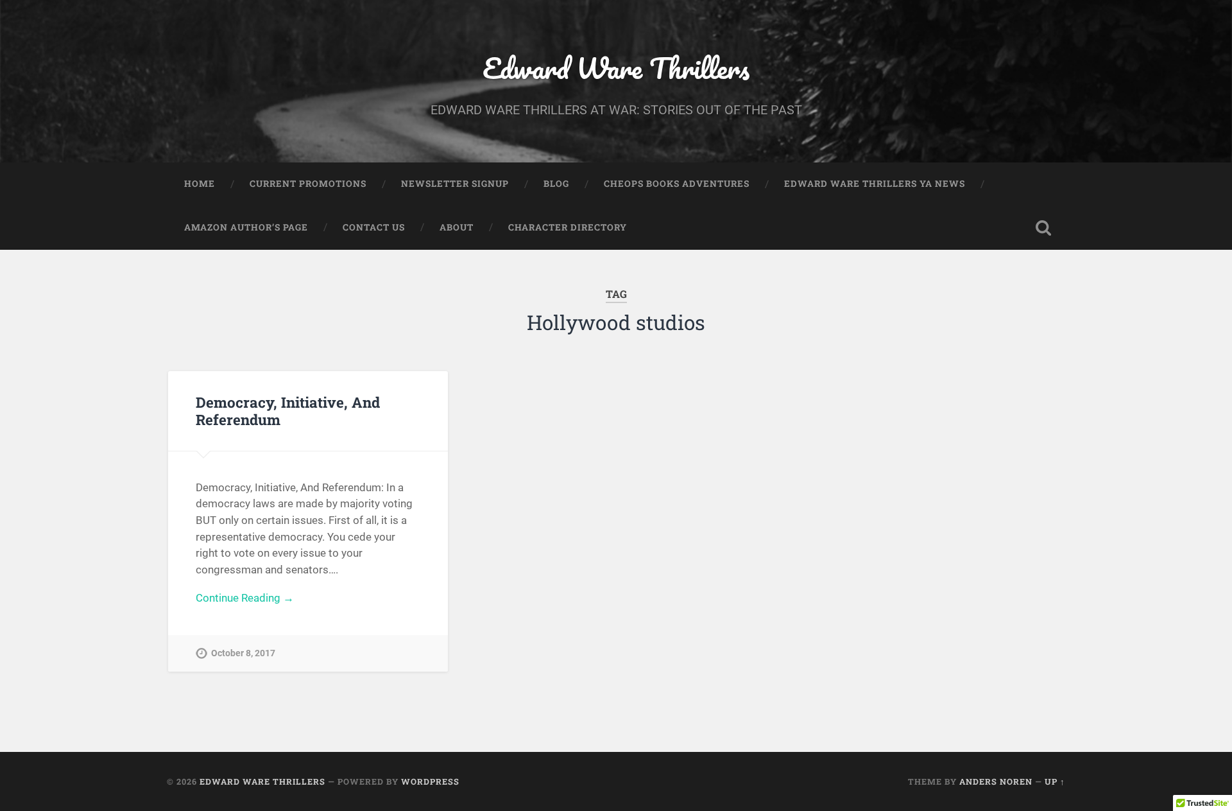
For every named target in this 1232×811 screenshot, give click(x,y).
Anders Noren (995, 781)
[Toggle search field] (1043, 228)
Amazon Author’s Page (246, 227)
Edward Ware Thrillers (616, 68)
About (457, 227)
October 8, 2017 (243, 653)
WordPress (430, 781)
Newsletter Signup (455, 183)
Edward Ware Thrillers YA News (874, 183)
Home (199, 183)
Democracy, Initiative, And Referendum (288, 410)
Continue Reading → (245, 597)
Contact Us (374, 227)
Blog (556, 183)
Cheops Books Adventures (676, 183)
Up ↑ (1055, 781)
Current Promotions (308, 183)
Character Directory (567, 227)
